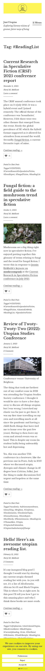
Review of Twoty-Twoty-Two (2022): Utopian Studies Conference (22, 331)
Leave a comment (10, 93)
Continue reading (13, 150)
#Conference (29, 510)
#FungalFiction (22, 174)
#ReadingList (34, 174)
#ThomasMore (9, 522)
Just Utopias (10, 22)
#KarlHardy (9, 519)
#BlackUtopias (25, 629)
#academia (14, 507)
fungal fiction (21, 140)
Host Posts (15, 164)
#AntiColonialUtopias (31, 626)
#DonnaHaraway (11, 516)
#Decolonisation (10, 513)
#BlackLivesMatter (11, 629)
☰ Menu (37, 22)
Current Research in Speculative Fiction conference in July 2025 (21, 275)
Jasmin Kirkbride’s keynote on (21, 268)
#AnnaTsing (9, 510)
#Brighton (19, 510)
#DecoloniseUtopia (25, 513)
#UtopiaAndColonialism (13, 525)
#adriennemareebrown (29, 507)
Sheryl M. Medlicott (11, 90)
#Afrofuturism (15, 626)
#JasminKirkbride (24, 310)
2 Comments (8, 351)
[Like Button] (6, 156)
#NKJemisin (9, 635)
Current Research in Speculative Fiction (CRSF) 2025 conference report (21, 71)
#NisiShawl (31, 632)
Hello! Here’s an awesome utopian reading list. (20, 544)
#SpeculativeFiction (24, 313)
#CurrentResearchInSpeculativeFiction (19, 171)
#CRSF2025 (15, 168)
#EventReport (9, 174)
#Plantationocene (22, 519)
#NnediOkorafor (21, 635)
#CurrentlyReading (11, 632)
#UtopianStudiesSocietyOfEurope (17, 528)
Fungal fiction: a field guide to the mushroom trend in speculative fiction (20, 195)
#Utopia (19, 522)
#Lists (22, 632)
